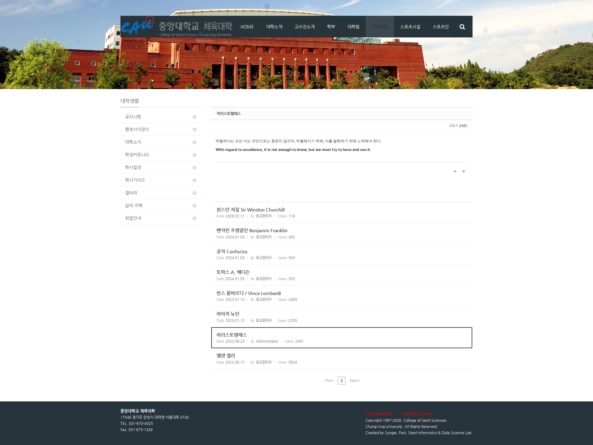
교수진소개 (305, 26)
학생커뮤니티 (137, 154)
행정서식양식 (137, 129)
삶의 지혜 (133, 205)
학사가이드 (135, 180)
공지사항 (133, 116)
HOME (247, 26)
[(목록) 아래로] (463, 171)
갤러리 (131, 192)
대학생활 (380, 26)
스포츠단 (441, 26)
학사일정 (133, 167)
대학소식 (133, 141)
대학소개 (274, 26)
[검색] (462, 26)
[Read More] (342, 212)
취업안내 (133, 218)
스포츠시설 (410, 26)
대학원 (353, 26)
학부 (331, 26)
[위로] (455, 171)
